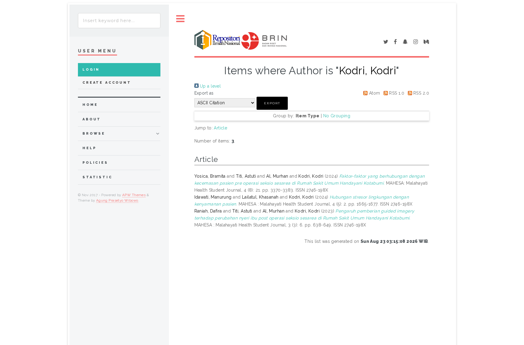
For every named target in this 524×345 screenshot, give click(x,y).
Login (91, 70)
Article (220, 128)
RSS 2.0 (420, 93)
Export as (204, 93)
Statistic (97, 177)
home (90, 105)
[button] (272, 103)
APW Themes (134, 195)
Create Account (106, 83)
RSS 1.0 (396, 93)
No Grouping (337, 115)
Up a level (210, 86)
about (91, 119)
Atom (374, 93)
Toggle (180, 19)
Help (89, 148)
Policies (95, 163)
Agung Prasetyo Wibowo (117, 200)
